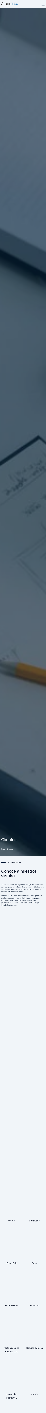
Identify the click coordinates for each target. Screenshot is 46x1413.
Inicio (3, 849)
